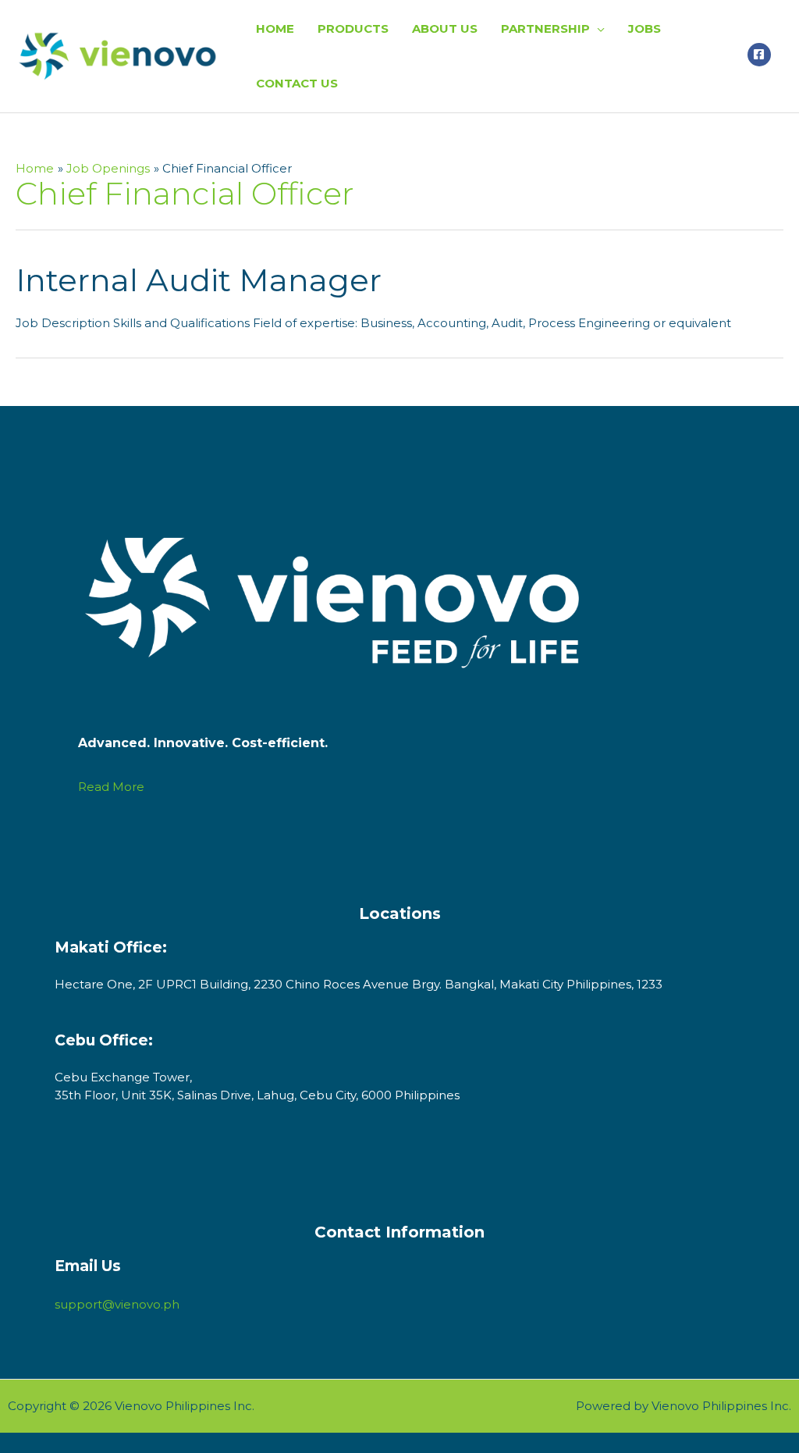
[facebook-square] (761, 54)
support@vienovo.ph (117, 1304)
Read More (111, 786)
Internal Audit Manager (199, 280)
